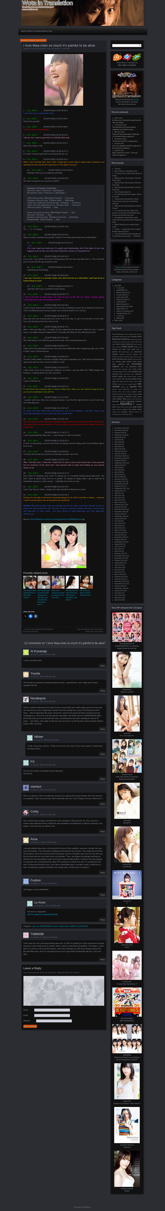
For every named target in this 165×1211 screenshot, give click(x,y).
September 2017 (120, 488)
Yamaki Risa (116, 412)
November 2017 (120, 484)
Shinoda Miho (116, 391)
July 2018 (117, 467)
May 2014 (117, 570)
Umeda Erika (120, 407)
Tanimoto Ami (131, 399)
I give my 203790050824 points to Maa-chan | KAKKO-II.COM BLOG (60, 926)
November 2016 (120, 512)
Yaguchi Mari (127, 409)
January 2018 (119, 479)
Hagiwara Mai (116, 341)
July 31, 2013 (41, 40)
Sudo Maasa (126, 391)
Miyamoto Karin (135, 367)
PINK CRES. (120, 309)
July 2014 (117, 565)
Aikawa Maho (124, 334)
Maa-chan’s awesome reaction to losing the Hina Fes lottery (58, 594)
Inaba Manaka (116, 347)
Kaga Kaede (131, 349)
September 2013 (120, 588)
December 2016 (120, 509)
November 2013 (120, 584)
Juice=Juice (120, 297)
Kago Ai (139, 349)
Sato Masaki (55, 49)
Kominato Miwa (128, 356)
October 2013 (119, 586)
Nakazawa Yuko (129, 374)
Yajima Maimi (137, 409)
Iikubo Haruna (120, 344)
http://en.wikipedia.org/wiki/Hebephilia (42, 914)
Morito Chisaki (137, 369)
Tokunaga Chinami (118, 401)
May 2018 (117, 472)
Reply (102, 666)
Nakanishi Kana (117, 374)
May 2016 (117, 526)
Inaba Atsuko (138, 344)
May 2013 (117, 598)
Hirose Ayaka (135, 341)
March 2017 (118, 502)
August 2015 (118, 544)
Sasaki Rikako (132, 384)
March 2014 (118, 574)
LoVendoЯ (120, 302)
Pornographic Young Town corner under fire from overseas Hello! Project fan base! (127, 220)
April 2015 (118, 551)
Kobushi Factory (122, 299)
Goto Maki (131, 339)
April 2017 (118, 500)
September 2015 (120, 542)
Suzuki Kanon (123, 394)
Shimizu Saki (138, 389)
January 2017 (119, 507)
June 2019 (118, 442)
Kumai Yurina (127, 359)
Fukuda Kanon (136, 336)
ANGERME (120, 290)
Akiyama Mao (133, 334)
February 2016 (119, 532)
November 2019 (120, 430)
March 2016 (118, 530)
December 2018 (120, 456)
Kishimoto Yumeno (117, 356)
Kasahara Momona (125, 354)
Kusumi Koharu (137, 359)
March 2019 (118, 449)
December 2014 (120, 556)
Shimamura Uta (127, 389)
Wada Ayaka (137, 407)
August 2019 (118, 437)
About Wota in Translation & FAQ (36, 31)
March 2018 (118, 477)
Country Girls (121, 295)
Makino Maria (132, 361)
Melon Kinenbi (121, 304)
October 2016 (119, 514)
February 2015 (119, 553)
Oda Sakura (128, 379)
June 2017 (118, 495)
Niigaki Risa (122, 376)
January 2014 (119, 579)
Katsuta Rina (137, 354)
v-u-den (119, 316)
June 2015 (118, 546)
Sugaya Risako (137, 391)
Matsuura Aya (123, 364)
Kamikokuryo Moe (127, 352)
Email (25, 1015)
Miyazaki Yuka (116, 369)
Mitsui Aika (124, 366)
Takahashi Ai (121, 396)
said (120, 118)
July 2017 (117, 493)
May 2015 (117, 549)
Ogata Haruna (137, 379)
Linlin (113, 361)
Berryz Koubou (121, 292)
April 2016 (118, 528)
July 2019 (117, 440)
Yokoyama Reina (117, 414)
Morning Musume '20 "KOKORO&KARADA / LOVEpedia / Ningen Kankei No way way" (127, 646)
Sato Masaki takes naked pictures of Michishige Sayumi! (29, 594)
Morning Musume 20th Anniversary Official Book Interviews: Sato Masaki (72, 595)
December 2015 (120, 537)
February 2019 (119, 451)
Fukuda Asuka (127, 336)
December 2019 (120, 428)
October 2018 (119, 460)
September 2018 (120, 463)
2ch (32, 49)
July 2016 (117, 521)
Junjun (124, 349)
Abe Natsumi (116, 334)
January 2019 (119, 454)
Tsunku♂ (128, 403)
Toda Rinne (138, 399)
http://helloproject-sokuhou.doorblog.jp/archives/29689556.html (56, 519)
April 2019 (118, 447)
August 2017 (118, 491)
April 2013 (118, 600)
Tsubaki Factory (121, 313)
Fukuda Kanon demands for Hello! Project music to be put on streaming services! (125, 201)
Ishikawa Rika (116, 349)
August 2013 (118, 591)
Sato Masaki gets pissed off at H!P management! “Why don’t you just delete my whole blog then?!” (44, 597)
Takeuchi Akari (131, 396)
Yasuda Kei (138, 412)
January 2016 (119, 535)
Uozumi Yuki (128, 407)
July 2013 (117, 593)
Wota (118, 318)
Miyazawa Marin (127, 369)
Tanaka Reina (121, 399)
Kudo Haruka (117, 359)
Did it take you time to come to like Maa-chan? (85, 593)
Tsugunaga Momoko (134, 401)
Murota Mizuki (127, 371)
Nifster (38, 736)
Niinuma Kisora (131, 376)
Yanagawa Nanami (127, 412)
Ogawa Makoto (124, 381)
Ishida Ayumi (128, 346)
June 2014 (118, 567)
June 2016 (118, 523)
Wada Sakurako (117, 409)
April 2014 (118, 572)
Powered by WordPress (82, 1207)
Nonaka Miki (120, 379)
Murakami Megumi (117, 371)
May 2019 (117, 444)
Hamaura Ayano (126, 341)
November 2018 (120, 458)
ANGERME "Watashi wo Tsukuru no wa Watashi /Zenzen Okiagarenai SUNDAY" (127, 1057)
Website (26, 1021)
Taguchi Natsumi (132, 394)
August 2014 (118, 563)
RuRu (126, 384)
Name (25, 1010)
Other (116, 320)
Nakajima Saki (137, 371)
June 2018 (118, 470)
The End (117, 169)
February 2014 (119, 577)
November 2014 (120, 558)
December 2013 (120, 581)
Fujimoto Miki (118, 336)
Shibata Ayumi (116, 389)
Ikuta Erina (129, 344)
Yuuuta (35, 673)
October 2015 (119, 539)
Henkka (31, 40)
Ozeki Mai (121, 384)
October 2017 (119, 486)
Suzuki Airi (115, 394)
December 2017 (120, 481)
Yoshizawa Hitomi (127, 414)
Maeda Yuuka (121, 361)
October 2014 (119, 560)
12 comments (65, 49)
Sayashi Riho (136, 386)
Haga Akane (138, 339)
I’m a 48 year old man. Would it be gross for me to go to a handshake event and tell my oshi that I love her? (126, 213)
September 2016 (120, 516)
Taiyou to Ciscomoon (123, 311)
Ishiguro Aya (138, 347)
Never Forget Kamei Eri (122, 192)
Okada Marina (133, 381)
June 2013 (118, 595)
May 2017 (117, 498)
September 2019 (120, 435)
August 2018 (118, 465)
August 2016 (118, 519)
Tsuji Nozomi (116, 404)
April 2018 (118, 474)
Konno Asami (138, 356)
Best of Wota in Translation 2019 (125, 171)
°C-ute (118, 288)
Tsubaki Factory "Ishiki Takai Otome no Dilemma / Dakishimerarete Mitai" (127, 777)
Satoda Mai (124, 387)
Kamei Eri (116, 352)
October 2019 (119, 433)
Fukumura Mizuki (119, 339)
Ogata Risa (115, 381)
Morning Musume (40, 49)
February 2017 (119, 505)
